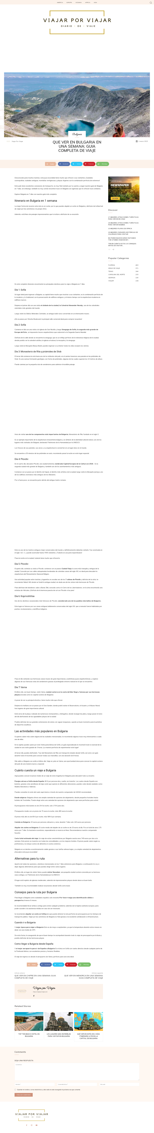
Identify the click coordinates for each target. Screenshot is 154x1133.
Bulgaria (77, 134)
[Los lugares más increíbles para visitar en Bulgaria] (58, 1021)
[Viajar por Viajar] (8, 141)
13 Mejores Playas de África (120, 228)
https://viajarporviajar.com (40, 992)
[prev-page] (109, 249)
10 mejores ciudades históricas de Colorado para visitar (123, 233)
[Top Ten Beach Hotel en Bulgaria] (29, 1021)
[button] (151, 2)
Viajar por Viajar (17, 141)
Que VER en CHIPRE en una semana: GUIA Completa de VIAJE (35, 976)
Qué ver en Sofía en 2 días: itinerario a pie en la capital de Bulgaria (88, 1036)
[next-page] (113, 249)
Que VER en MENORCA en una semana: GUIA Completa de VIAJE (83, 976)
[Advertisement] (77, 56)
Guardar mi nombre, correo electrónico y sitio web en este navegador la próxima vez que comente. (48, 1089)
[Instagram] (32, 1125)
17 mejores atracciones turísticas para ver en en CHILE (123, 218)
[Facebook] (34, 995)
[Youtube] (37, 1125)
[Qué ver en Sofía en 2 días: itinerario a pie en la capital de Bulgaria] (88, 1021)
